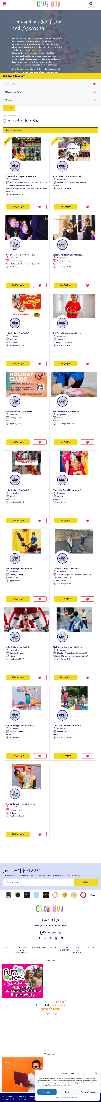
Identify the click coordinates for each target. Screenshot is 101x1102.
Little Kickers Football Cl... (18, 333)
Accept (47, 1092)
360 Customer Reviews (58, 1005)
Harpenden (14, 179)
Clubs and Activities (20, 950)
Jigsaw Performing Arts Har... (20, 254)
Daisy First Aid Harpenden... (67, 411)
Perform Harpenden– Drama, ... (69, 333)
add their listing (34, 50)
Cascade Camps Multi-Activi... (68, 176)
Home (5, 115)
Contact (92, 947)
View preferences (88, 1092)
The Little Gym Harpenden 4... (20, 803)
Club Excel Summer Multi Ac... (67, 647)
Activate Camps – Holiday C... (67, 568)
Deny (67, 1092)
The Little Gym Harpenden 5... (20, 725)
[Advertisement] (50, 1034)
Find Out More (18, 207)
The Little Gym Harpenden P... (68, 490)
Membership (38, 947)
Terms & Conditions (61, 1097)
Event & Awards (77, 950)
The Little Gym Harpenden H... (68, 725)
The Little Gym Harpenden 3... (20, 568)
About (7, 947)
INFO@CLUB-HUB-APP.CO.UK (51, 925)
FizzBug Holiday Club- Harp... (20, 411)
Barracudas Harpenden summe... (22, 176)
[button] (96, 1073)
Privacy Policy (73, 1097)
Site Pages (6, 1099)
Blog (53, 947)
